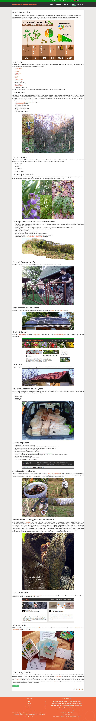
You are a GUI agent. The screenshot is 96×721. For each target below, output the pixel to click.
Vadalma (17, 74)
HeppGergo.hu (63, 712)
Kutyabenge (18, 73)
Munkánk (58, 4)
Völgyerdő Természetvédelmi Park (25, 4)
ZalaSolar (52, 310)
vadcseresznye (20, 103)
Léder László (18, 679)
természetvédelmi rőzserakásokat (34, 236)
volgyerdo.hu (37, 334)
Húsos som (18, 70)
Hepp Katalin (56, 678)
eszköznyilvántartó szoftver (46, 453)
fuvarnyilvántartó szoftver (29, 453)
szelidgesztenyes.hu (24, 334)
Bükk (16, 78)
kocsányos (23, 102)
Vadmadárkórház (16, 629)
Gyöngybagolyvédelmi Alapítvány (66, 708)
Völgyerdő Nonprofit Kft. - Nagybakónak (20, 0)
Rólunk (79, 4)
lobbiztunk (28, 522)
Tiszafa (17, 71)
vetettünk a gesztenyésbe (54, 473)
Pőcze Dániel (58, 676)
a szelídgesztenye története (34, 595)
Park (51, 4)
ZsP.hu (65, 714)
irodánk (61, 310)
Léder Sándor (23, 678)
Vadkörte (17, 76)
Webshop (66, 4)
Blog (73, 4)
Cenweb (59, 710)
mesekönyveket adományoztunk (32, 627)
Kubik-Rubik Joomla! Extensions (29, 711)
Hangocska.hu (55, 705)
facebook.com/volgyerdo (60, 334)
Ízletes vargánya (19, 85)
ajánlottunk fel (78, 627)
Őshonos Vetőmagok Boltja (59, 701)
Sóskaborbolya (18, 81)
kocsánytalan (31, 102)
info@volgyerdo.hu (57, 0)
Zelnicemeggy (18, 68)
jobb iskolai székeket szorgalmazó (68, 716)
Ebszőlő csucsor (19, 79)
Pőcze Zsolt (56, 681)
